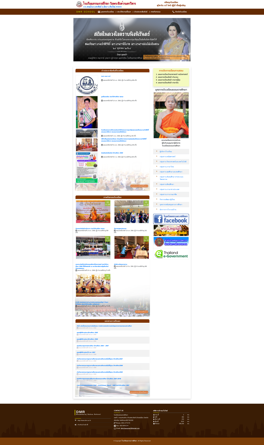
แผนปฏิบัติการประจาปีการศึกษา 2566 (87, 339)
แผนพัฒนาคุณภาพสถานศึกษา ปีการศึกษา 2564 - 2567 (93, 346)
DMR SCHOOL (85, 12)
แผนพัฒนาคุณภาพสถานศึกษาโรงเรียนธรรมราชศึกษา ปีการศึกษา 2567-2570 (99, 379)
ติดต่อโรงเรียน (180, 11)
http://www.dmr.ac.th (84, 420)
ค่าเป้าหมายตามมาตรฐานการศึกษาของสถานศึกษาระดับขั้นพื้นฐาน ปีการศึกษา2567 (100, 359)
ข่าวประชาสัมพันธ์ (140, 11)
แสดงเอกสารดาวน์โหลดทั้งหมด (138, 392)
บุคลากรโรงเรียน (107, 11)
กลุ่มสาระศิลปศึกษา (167, 184)
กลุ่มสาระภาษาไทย (167, 167)
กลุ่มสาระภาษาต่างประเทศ (169, 189)
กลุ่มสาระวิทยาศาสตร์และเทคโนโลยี (173, 162)
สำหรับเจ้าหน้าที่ (83, 425)
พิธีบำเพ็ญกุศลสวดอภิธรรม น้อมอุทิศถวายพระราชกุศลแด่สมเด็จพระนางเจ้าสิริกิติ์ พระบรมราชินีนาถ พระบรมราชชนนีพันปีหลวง (123, 140)
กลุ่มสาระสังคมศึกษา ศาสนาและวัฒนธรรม (171, 178)
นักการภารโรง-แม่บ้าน (168, 209)
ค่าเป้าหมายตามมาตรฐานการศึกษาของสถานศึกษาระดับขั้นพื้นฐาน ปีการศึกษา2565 (100, 372)
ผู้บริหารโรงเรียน (166, 151)
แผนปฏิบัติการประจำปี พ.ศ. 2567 (86, 352)
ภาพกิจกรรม (155, 11)
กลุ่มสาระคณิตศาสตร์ (167, 156)
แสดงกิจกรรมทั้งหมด (141, 312)
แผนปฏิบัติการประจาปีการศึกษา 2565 (87, 332)
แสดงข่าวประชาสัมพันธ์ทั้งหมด (139, 186)
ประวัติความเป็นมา (124, 11)
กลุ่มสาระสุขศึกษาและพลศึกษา (171, 172)
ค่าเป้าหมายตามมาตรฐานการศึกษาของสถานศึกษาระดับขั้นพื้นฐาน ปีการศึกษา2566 (100, 365)
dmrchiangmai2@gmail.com (130, 428)
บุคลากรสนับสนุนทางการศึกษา (171, 204)
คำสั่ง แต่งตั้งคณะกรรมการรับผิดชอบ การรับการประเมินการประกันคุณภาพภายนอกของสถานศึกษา (104, 326)
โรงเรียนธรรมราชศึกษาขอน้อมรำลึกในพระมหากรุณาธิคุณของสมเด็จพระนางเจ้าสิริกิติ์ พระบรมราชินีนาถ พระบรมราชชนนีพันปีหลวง (125, 131)
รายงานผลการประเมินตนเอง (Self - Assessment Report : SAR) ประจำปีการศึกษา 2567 (103, 385)
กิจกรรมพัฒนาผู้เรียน (167, 199)
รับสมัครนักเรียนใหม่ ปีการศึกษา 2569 (112, 153)
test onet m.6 (105, 76)
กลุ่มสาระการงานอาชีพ (168, 194)
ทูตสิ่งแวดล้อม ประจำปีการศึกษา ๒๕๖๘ (112, 97)
